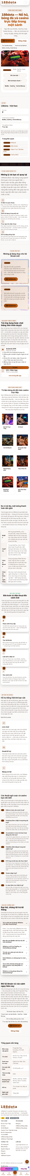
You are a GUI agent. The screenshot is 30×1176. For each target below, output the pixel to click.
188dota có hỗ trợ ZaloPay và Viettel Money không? (12, 947)
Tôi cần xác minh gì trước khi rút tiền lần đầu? (13, 953)
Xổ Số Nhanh (4, 1128)
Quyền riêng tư (5, 1149)
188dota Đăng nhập (22, 1126)
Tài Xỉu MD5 (11, 154)
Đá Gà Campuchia (6, 1132)
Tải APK (15, 367)
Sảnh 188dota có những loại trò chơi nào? (14, 958)
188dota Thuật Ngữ (7, 1139)
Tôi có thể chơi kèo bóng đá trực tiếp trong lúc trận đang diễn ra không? (13, 965)
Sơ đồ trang (4, 1166)
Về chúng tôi (4, 1144)
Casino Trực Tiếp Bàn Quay (13, 150)
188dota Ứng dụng (21, 1128)
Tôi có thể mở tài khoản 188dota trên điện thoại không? (13, 923)
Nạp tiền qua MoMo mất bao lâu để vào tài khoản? (14, 941)
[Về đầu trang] (27, 1161)
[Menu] (26, 2)
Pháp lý (3, 1151)
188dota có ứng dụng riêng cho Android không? (12, 971)
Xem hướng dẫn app (15, 375)
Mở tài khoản (8, 41)
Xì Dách (3, 1126)
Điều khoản (11, 146)
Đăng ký (10, 142)
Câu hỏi (3, 1153)
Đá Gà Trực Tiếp (6, 1123)
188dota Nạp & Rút (6, 1137)
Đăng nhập (22, 41)
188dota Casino (6, 1155)
